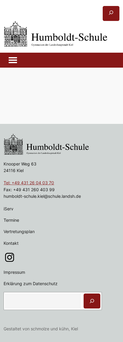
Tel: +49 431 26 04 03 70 (29, 182)
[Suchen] (92, 301)
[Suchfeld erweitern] (111, 13)
